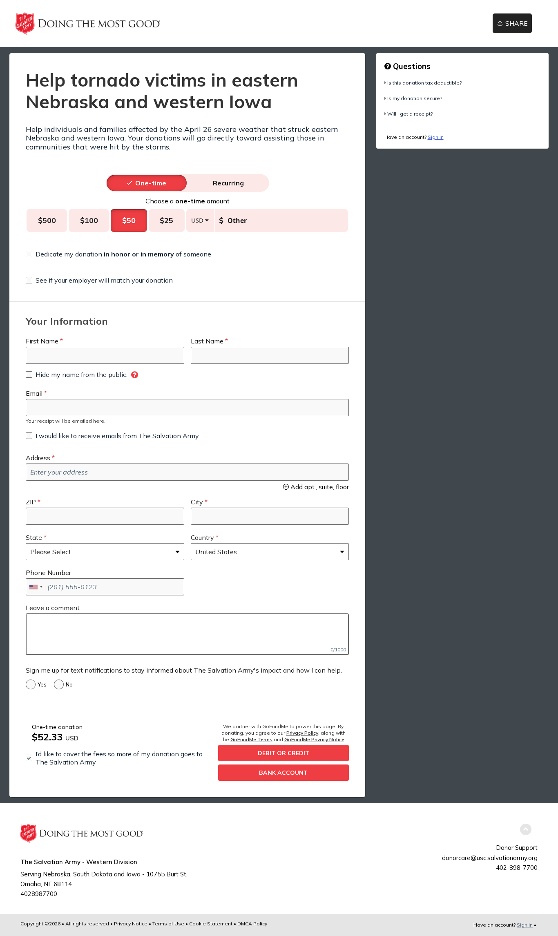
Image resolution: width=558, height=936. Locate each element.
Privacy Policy (302, 733)
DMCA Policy (252, 923)
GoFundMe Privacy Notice (314, 739)
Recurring (228, 183)
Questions (411, 66)
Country (202, 537)
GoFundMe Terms (251, 739)
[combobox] (35, 587)
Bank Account (283, 772)
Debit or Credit (283, 753)
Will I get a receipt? (410, 114)
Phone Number (48, 572)
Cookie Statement (210, 923)
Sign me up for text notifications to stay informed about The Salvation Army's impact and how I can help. (184, 670)
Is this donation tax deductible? (424, 83)
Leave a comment (53, 608)
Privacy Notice (130, 923)
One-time (150, 183)
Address (38, 458)
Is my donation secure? (414, 98)
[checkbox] (118, 254)
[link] (88, 23)
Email (34, 393)
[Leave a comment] (187, 634)
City (197, 502)
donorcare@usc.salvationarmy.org (490, 858)
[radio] (150, 183)
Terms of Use (168, 923)
